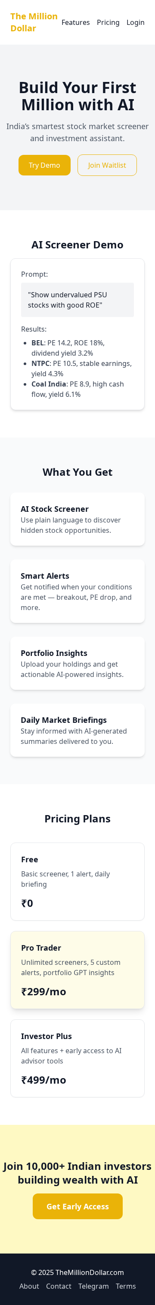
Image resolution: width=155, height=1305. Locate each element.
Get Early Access (77, 1206)
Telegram (93, 1286)
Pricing (108, 22)
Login (136, 22)
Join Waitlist (107, 165)
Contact (58, 1286)
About (29, 1286)
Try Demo (44, 165)
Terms (126, 1286)
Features (76, 22)
